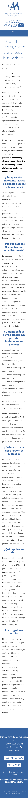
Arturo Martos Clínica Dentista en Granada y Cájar (14, 5)
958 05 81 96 (14, 21)
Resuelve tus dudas (14, 758)
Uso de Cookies (16, 793)
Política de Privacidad (10, 791)
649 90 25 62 (10, 24)
